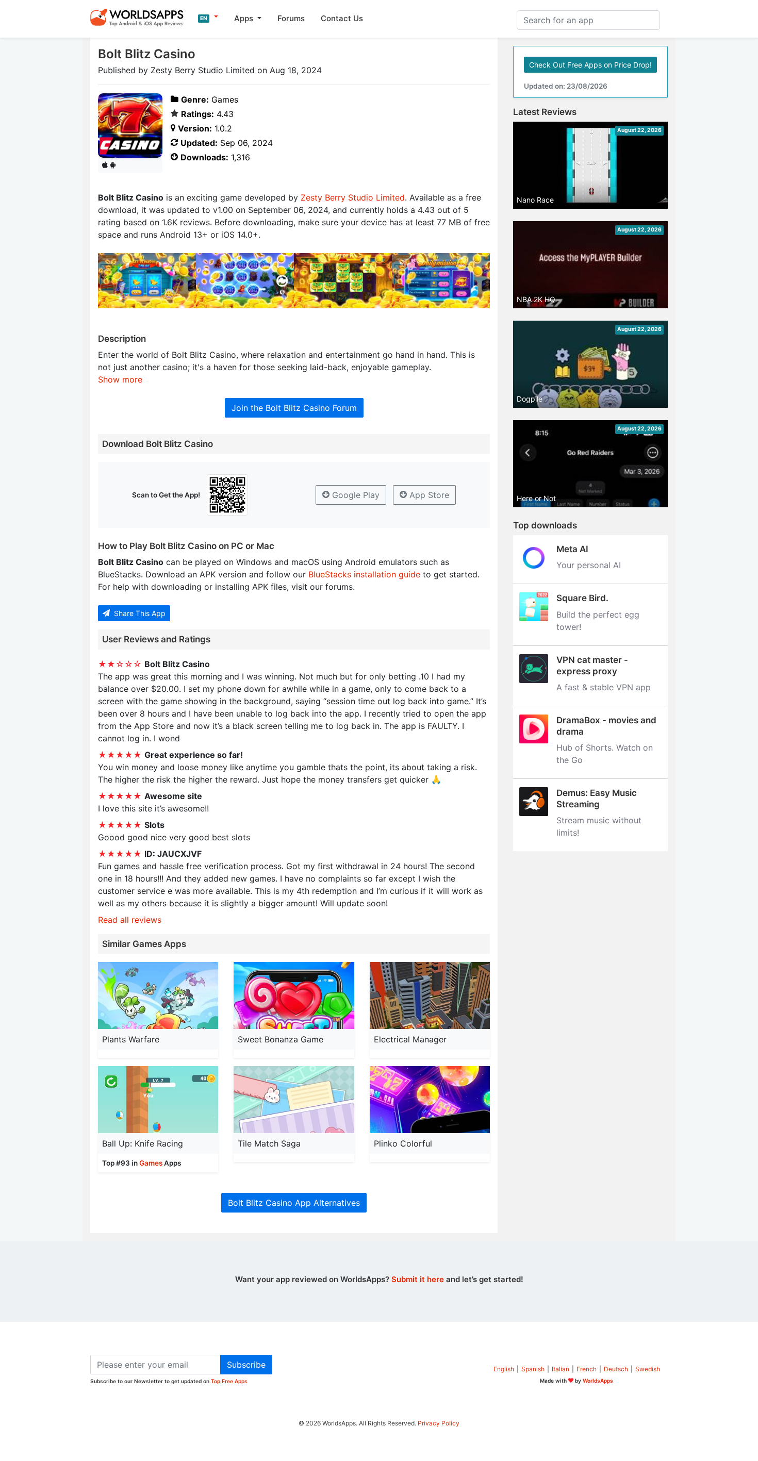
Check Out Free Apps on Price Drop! (590, 64)
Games (150, 1163)
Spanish (533, 1369)
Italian (560, 1369)
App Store (428, 495)
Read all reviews (129, 920)
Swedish (647, 1369)
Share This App (139, 613)
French (586, 1369)
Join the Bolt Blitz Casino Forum (294, 408)
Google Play (354, 495)
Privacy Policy (438, 1423)
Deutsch (616, 1369)
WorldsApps (598, 1380)
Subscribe (246, 1364)
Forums (291, 18)
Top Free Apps (229, 1381)
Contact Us (342, 18)
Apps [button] (244, 18)
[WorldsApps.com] (140, 17)
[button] (208, 17)
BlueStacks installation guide (364, 574)
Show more (120, 379)
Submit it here (417, 1279)
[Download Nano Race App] (590, 164)
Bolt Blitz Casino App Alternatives (294, 1203)
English (503, 1369)
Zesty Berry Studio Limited (353, 197)
